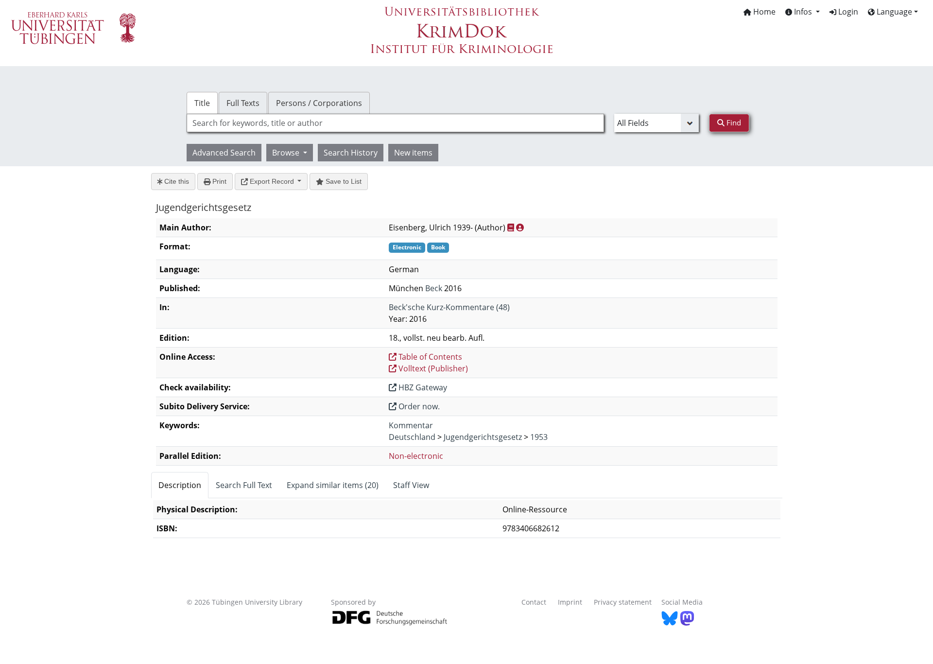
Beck (433, 288)
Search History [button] (351, 152)
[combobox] (395, 123)
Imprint (570, 602)
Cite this (175, 181)
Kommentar (411, 425)
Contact (533, 602)
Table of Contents (429, 356)
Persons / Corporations (319, 103)
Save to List (343, 181)
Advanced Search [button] (224, 152)
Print (218, 181)
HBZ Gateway (422, 387)
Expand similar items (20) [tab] (333, 485)
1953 (539, 437)
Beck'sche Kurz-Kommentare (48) (449, 307)
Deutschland (412, 437)
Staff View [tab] (411, 485)
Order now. (418, 406)
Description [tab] (179, 485)
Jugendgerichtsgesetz (483, 437)
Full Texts (242, 103)
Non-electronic (416, 456)
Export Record (272, 181)
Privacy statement (623, 602)
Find (733, 122)
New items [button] (413, 152)
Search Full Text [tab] (244, 485)
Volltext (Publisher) (432, 368)
